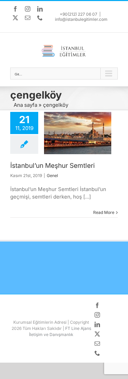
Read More (103, 212)
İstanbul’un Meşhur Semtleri (52, 166)
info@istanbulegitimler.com (81, 19)
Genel (52, 175)
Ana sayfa (25, 105)
